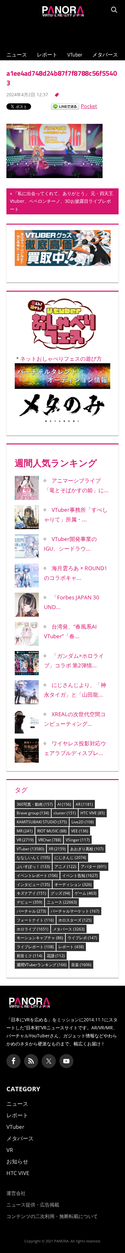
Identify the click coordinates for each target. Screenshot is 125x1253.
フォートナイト (35, 920)
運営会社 (16, 1193)
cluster (65, 813)
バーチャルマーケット (75, 911)
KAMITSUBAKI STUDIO (42, 822)
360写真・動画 (35, 804)
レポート (47, 54)
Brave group (33, 813)
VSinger (78, 840)
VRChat (49, 840)
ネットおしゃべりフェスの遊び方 (61, 358)
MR (25, 831)
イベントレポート (37, 875)
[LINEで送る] (65, 106)
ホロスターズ (75, 920)
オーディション (73, 884)
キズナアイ (31, 893)
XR (57, 849)
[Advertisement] (62, 32)
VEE (79, 831)
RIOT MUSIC (52, 831)
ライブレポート (35, 946)
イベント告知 (80, 875)
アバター (93, 866)
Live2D (82, 822)
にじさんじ (70, 857)
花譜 (56, 955)
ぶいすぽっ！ (33, 866)
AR (84, 804)
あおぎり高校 (87, 849)
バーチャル (31, 911)
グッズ (60, 893)
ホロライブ (32, 929)
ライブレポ (82, 937)
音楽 (81, 964)
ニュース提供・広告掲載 (32, 1204)
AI (64, 804)
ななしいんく (33, 857)
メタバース (105, 54)
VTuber (74, 54)
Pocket (89, 106)
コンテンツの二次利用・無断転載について (52, 1216)
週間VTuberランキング (42, 964)
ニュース (16, 54)
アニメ (65, 866)
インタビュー (33, 884)
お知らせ (17, 1161)
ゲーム (85, 893)
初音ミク (29, 955)
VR (25, 840)
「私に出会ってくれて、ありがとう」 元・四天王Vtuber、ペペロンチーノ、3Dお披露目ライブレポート (61, 202)
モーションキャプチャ (40, 937)
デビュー (29, 902)
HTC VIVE (92, 813)
